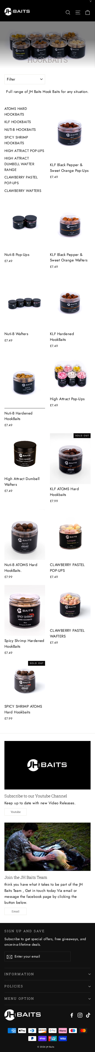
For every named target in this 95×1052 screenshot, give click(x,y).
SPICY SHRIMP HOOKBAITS (16, 140)
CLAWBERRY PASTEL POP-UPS (21, 180)
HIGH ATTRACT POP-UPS (24, 150)
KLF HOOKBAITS (17, 121)
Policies (13, 986)
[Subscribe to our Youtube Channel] (47, 765)
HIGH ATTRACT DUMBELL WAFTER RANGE (19, 164)
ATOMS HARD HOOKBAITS (15, 111)
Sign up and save (24, 931)
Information (19, 974)
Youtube (16, 812)
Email (15, 911)
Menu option (19, 998)
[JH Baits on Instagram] (80, 1015)
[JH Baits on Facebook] (71, 1015)
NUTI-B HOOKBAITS (20, 129)
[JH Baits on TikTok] (88, 1015)
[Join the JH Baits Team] (47, 847)
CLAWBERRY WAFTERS (22, 190)
